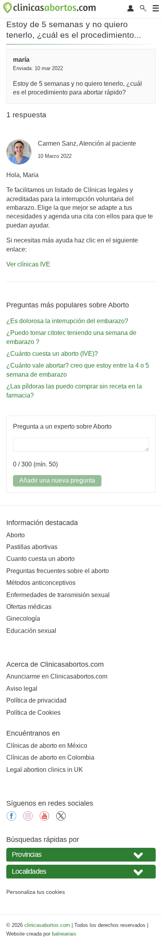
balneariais (64, 934)
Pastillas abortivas (31, 547)
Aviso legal (21, 688)
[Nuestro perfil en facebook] (11, 818)
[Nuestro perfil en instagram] (28, 818)
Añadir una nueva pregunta (57, 480)
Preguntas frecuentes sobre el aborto (57, 571)
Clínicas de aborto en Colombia (50, 757)
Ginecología (23, 618)
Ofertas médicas (29, 606)
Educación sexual (31, 630)
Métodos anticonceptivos (40, 582)
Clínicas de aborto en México (46, 745)
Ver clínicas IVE (28, 264)
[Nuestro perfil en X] (61, 818)
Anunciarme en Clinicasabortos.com (56, 676)
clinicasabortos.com (47, 925)
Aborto (15, 535)
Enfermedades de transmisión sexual (58, 595)
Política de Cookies (33, 712)
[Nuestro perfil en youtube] (44, 818)
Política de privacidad (36, 700)
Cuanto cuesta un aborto (40, 558)
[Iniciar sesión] (130, 9)
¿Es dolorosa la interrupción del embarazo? (67, 321)
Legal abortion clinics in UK (44, 769)
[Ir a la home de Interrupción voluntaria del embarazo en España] (50, 9)
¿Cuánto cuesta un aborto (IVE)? (52, 353)
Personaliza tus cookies (35, 892)
